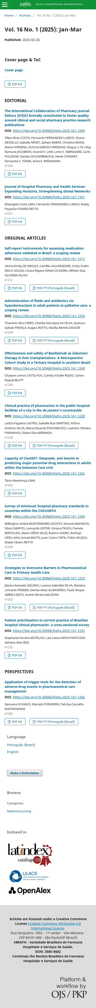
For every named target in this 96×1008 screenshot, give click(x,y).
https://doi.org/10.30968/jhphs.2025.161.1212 (49, 259)
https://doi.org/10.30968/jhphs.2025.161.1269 (49, 130)
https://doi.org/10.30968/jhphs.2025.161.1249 (49, 368)
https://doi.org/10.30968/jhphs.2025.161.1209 (49, 516)
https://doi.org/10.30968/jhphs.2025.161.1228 (49, 416)
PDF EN (16, 84)
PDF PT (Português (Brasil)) (55, 288)
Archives (25, 15)
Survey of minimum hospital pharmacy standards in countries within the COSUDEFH (47, 508)
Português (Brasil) (21, 745)
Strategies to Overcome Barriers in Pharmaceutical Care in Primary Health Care (45, 570)
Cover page (14, 70)
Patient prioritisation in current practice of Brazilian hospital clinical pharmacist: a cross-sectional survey (47, 622)
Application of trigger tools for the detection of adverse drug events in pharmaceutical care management (43, 686)
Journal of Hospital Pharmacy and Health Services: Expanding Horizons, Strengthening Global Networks (47, 188)
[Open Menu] (4, 4)
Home (9, 15)
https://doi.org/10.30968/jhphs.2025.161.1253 (49, 578)
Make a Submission (24, 773)
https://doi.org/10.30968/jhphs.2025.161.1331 (49, 197)
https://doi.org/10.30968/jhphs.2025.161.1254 (49, 316)
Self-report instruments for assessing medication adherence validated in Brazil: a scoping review (44, 250)
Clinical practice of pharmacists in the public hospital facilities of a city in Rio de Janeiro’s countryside (47, 407)
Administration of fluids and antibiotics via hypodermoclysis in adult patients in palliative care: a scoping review (48, 305)
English (13, 752)
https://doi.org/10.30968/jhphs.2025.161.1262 (49, 473)
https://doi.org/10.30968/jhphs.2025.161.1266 (49, 697)
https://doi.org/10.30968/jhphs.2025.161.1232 (49, 630)
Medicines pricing (19, 811)
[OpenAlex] (30, 895)
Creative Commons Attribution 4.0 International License (54, 925)
